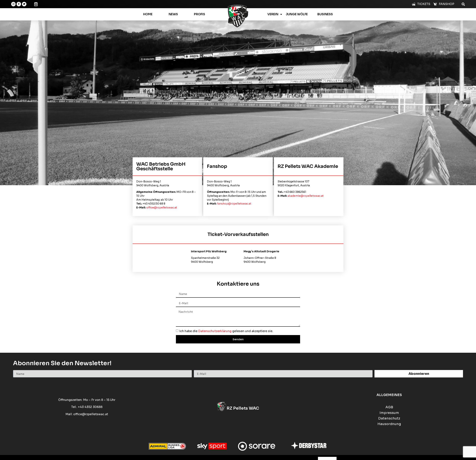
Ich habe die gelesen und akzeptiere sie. (226, 331)
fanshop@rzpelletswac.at (234, 203)
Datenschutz (389, 418)
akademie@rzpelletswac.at (306, 195)
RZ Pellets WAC (243, 408)
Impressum (389, 412)
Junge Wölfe (297, 14)
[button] (463, 4)
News (173, 14)
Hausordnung (389, 424)
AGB (389, 407)
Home (147, 14)
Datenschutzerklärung (214, 331)
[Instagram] (13, 4)
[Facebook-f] (19, 4)
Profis (199, 14)
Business (325, 14)
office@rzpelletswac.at (161, 207)
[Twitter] (24, 4)
